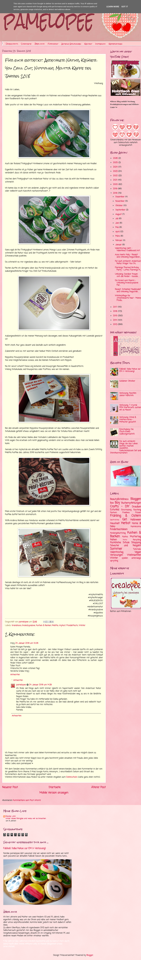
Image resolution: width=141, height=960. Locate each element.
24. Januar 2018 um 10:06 (26, 643)
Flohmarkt (53, 44)
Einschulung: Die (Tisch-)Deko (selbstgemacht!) (127, 431)
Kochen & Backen (43, 625)
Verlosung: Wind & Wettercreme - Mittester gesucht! (127, 419)
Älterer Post (98, 787)
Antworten (15, 674)
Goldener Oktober (127, 381)
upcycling (114, 560)
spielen (125, 558)
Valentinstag (116, 552)
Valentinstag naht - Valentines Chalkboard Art (127, 249)
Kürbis (125, 536)
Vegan (138, 552)
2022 (115, 175)
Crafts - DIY (119, 506)
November (120, 201)
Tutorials (137, 549)
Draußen (136, 506)
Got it (124, 6)
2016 (115, 311)
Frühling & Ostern (125, 515)
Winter (82, 625)
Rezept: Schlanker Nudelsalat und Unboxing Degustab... (128, 290)
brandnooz (16, 625)
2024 (115, 166)
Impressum (100, 44)
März (118, 236)
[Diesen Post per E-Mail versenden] (44, 622)
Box (112, 503)
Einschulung (126, 509)
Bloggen (136, 499)
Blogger (89, 955)
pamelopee (21, 684)
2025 (115, 162)
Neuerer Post (10, 787)
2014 (115, 320)
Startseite (26, 44)
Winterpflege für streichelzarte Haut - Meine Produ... (128, 298)
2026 (115, 158)
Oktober (119, 205)
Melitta (55, 625)
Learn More (112, 6)
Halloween (136, 519)
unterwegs (136, 558)
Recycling (137, 539)
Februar (119, 240)
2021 (115, 180)
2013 (115, 324)
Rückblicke (115, 542)
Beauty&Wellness (119, 499)
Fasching (137, 509)
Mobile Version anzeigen (54, 793)
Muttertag (135, 536)
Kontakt (88, 44)
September (120, 209)
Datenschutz (12, 44)
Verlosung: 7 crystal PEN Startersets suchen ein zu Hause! (130, 407)
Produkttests (72, 625)
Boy (117, 502)
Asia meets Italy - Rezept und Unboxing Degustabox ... (128, 255)
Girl (124, 519)
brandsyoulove (28, 625)
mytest (62, 625)
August (118, 214)
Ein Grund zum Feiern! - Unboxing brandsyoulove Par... (126, 283)
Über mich (40, 44)
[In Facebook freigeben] (50, 622)
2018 (115, 193)
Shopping (136, 542)
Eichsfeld (114, 509)
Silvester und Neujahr (125, 545)
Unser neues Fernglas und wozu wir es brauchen (26, 818)
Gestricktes (114, 520)
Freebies (126, 512)
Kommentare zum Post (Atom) (27, 800)
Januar (118, 244)
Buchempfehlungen (131, 503)
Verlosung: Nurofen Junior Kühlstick (127, 394)
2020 (115, 184)
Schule (126, 542)
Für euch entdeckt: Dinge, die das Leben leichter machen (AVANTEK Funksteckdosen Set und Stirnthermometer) (125, 447)
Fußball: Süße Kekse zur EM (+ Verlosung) (130, 370)
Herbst (125, 523)
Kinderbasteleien (118, 529)
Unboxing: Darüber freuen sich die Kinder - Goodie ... (127, 275)
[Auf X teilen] (48, 622)
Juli (117, 218)
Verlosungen (116, 555)
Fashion (113, 512)
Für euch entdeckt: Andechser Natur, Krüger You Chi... (128, 262)
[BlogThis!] (46, 622)
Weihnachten (134, 555)
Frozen (138, 512)
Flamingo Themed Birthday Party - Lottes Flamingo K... (128, 268)
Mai (117, 227)
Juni (117, 223)
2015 (115, 315)
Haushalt (115, 523)
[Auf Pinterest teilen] (53, 622)
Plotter (125, 540)
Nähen (113, 539)
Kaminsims (136, 526)
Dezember (120, 196)
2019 (115, 188)
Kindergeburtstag (118, 533)
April (117, 231)
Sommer (116, 548)
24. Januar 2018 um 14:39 (40, 684)
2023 (115, 171)
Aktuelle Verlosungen (71, 44)
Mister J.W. (11, 816)
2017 (115, 307)
